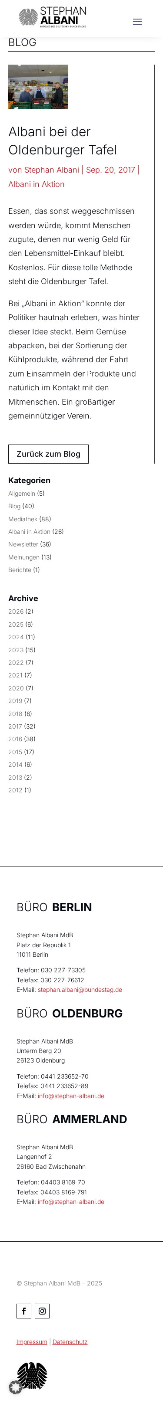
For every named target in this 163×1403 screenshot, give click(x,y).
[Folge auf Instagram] (42, 1311)
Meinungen (24, 557)
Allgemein (21, 493)
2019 (15, 700)
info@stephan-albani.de (71, 1095)
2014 (15, 764)
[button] (15, 1387)
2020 (16, 688)
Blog (14, 506)
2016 (15, 738)
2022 (16, 662)
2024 (16, 637)
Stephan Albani (51, 169)
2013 (15, 777)
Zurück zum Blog (48, 453)
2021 (15, 675)
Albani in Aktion (36, 184)
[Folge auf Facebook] (24, 1311)
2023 (15, 650)
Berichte (19, 569)
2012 (15, 790)
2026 (15, 611)
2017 (15, 726)
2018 (15, 713)
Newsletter (23, 544)
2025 (15, 624)
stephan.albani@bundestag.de (80, 989)
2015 (15, 751)
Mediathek (22, 519)
